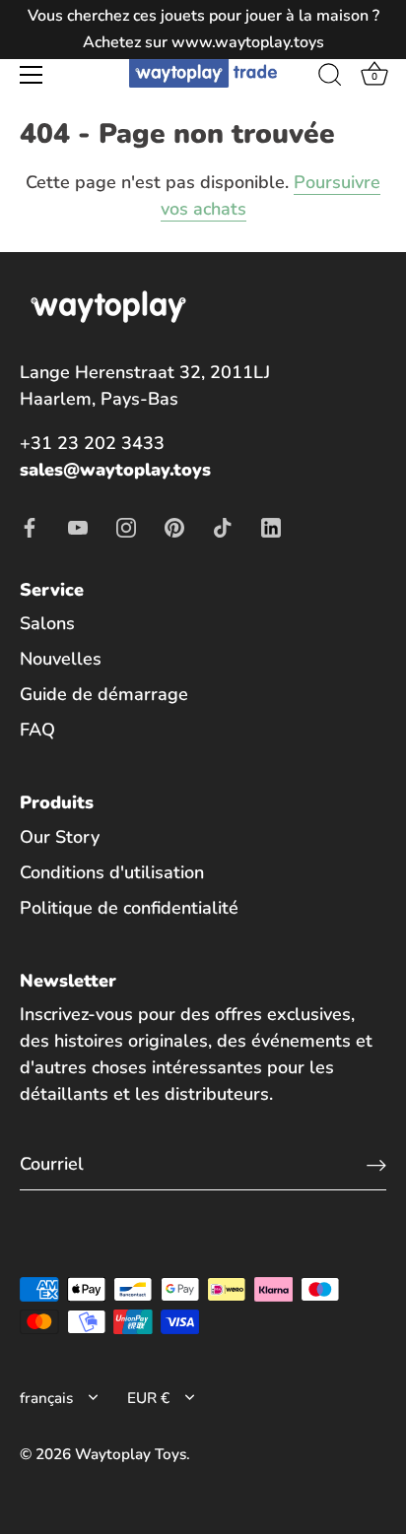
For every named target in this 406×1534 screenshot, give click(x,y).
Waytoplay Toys (130, 1454)
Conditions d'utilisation (112, 872)
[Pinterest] (174, 526)
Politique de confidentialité (129, 908)
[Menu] (31, 74)
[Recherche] (330, 77)
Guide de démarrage (104, 694)
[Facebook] (29, 526)
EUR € (148, 1398)
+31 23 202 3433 (92, 443)
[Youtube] (78, 526)
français (46, 1398)
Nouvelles (61, 659)
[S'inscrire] (376, 1164)
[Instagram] (126, 526)
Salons (47, 623)
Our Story (60, 837)
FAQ (37, 729)
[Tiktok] (223, 526)
